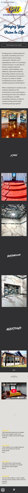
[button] (2, 2)
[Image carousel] (14, 361)
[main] (14, 21)
